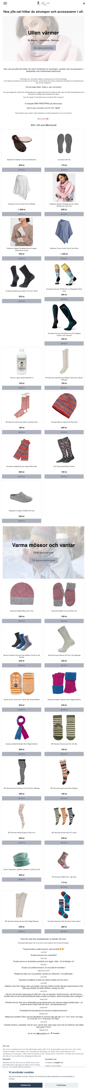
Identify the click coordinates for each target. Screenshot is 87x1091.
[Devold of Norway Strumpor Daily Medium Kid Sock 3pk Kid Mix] (21, 639)
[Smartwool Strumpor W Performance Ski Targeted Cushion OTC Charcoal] (64, 317)
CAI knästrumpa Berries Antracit (64, 466)
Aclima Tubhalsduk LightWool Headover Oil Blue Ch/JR (22, 869)
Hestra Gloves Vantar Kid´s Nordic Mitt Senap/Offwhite (22, 699)
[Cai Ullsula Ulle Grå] (64, 143)
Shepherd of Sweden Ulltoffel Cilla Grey (22, 511)
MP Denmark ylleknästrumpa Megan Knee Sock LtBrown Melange (64, 379)
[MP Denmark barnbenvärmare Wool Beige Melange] (21, 905)
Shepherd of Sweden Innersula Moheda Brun (21, 160)
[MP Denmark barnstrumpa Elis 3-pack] (64, 816)
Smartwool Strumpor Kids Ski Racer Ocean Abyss (64, 921)
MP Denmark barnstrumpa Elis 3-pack (64, 832)
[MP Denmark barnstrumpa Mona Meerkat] (64, 772)
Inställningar (61, 1085)
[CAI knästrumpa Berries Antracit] (64, 450)
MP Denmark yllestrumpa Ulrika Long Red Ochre (22, 422)
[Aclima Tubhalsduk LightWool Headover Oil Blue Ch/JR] (21, 857)
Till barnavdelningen (43, 560)
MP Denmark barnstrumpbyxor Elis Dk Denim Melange (22, 788)
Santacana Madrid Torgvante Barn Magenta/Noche (64, 699)
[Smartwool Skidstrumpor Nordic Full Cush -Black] (21, 275)
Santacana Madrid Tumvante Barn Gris (64, 611)
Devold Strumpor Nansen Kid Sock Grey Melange (64, 655)
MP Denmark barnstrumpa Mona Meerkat (64, 788)
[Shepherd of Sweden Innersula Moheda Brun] (21, 143)
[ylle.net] (43, 3)
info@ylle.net (58, 1062)
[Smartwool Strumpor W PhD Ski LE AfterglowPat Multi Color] (64, 274)
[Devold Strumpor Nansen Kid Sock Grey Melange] (64, 639)
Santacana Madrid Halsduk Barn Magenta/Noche (22, 744)
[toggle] (6, 4)
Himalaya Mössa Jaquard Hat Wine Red (64, 422)
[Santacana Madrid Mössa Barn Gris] (21, 595)
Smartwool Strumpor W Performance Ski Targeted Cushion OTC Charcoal (64, 334)
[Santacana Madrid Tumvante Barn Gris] (64, 595)
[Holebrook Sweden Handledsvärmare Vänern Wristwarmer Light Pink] (64, 188)
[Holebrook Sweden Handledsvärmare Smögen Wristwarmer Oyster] (21, 232)
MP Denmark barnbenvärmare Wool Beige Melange (21, 921)
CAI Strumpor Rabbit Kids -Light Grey (64, 877)
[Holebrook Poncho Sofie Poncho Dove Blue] (64, 232)
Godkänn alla (25, 1085)
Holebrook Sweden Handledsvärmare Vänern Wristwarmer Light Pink (64, 205)
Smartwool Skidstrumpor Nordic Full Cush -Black (22, 291)
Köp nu (22, 170)
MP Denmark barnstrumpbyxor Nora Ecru (21, 832)
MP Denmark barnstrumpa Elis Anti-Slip (64, 744)
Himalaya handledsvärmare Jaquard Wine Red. (21, 466)
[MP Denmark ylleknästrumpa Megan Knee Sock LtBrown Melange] (64, 361)
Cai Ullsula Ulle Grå (64, 160)
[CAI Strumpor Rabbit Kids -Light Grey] (64, 861)
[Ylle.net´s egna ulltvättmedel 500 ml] (21, 361)
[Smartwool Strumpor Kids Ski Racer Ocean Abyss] (64, 905)
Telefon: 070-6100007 (53, 1066)
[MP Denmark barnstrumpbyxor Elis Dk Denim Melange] (21, 772)
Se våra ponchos (43, 48)
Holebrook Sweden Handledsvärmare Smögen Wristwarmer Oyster (22, 249)
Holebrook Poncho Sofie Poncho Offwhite (21, 204)
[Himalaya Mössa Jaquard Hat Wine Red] (64, 406)
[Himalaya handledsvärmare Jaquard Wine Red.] (21, 450)
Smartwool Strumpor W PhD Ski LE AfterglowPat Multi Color (64, 290)
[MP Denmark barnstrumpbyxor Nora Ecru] (21, 816)
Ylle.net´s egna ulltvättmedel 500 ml (21, 378)
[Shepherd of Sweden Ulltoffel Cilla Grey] (21, 494)
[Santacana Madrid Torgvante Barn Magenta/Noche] (64, 683)
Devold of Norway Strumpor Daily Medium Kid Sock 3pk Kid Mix (21, 656)
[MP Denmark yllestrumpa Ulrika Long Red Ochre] (21, 406)
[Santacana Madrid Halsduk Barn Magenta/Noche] (21, 728)
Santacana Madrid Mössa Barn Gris (21, 611)
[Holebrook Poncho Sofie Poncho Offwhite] (21, 188)
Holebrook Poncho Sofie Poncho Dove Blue (64, 248)
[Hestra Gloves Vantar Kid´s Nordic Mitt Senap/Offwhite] (21, 683)
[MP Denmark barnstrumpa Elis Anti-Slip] (64, 728)
